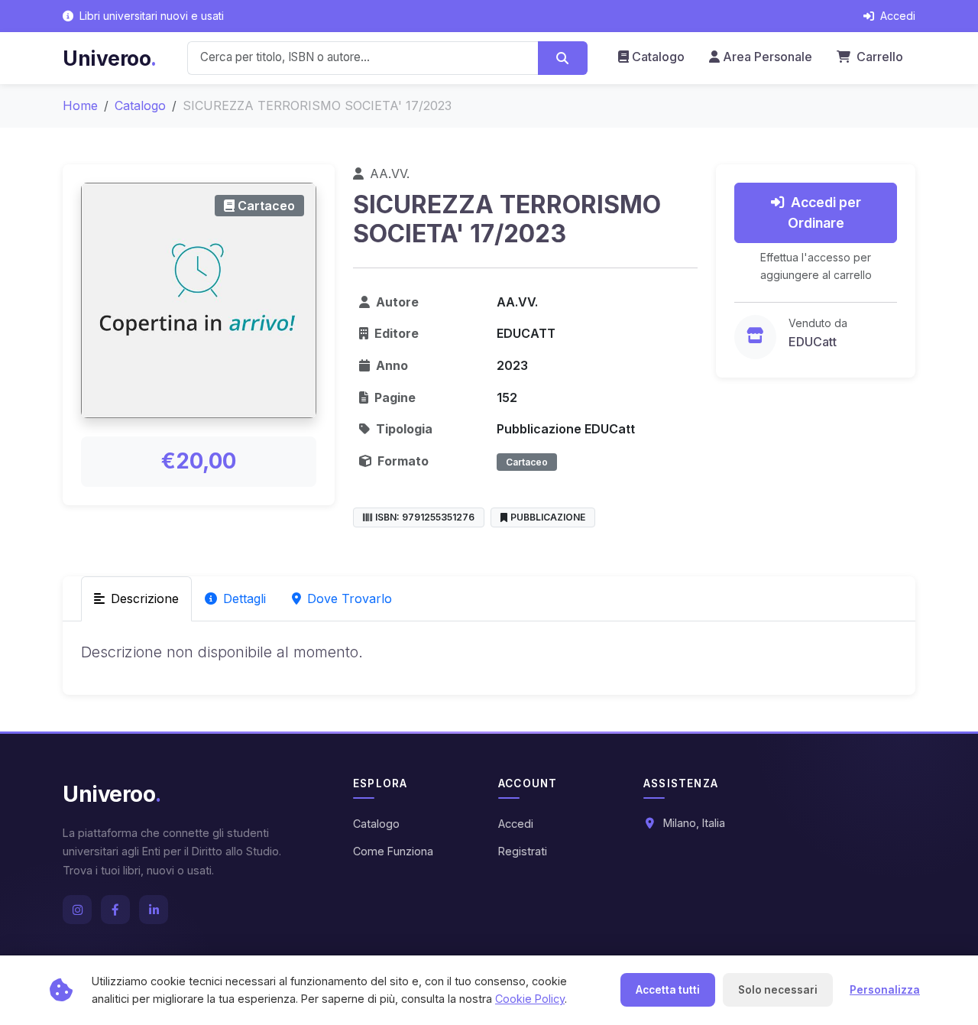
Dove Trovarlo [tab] (349, 598)
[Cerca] (563, 58)
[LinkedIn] (153, 909)
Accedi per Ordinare (824, 212)
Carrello (878, 56)
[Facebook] (115, 909)
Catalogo (658, 56)
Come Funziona (393, 851)
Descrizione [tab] (145, 598)
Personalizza (885, 990)
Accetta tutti (668, 990)
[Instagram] (77, 909)
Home (80, 105)
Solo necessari (778, 990)
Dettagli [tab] (244, 598)
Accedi (515, 823)
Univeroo (110, 58)
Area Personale (767, 56)
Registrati (522, 851)
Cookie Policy (530, 998)
